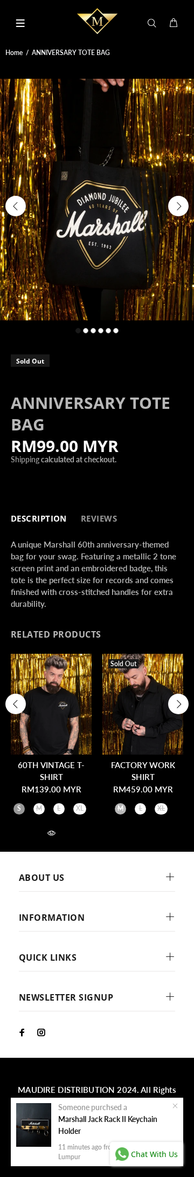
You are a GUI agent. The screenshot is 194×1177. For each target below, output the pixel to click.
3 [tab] (93, 330)
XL (80, 808)
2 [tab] (85, 330)
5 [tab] (108, 330)
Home (14, 53)
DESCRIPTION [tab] (39, 518)
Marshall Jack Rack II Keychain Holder (107, 1124)
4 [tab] (100, 330)
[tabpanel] (97, 200)
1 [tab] (78, 330)
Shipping (25, 459)
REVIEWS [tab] (99, 518)
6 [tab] (116, 330)
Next (178, 206)
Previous (15, 206)
